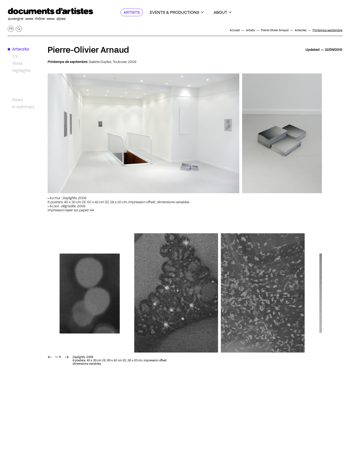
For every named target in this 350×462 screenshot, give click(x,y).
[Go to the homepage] (50, 14)
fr (11, 28)
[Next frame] (67, 357)
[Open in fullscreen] (89, 293)
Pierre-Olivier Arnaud (88, 49)
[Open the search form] (19, 29)
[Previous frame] (50, 357)
